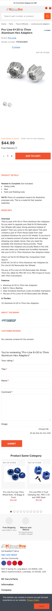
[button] (25, 3)
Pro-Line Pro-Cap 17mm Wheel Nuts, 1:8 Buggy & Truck (13, 494)
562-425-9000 (9, 555)
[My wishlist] (45, 9)
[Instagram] (9, 563)
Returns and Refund (25, 528)
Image (4, 424)
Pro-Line (12, 38)
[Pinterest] (20, 563)
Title (3, 369)
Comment (6, 392)
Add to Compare (19, 464)
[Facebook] (3, 563)
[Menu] (2, 9)
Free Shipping (9, 527)
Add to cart (33, 156)
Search (47, 16)
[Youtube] (14, 563)
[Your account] (42, 9)
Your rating (6, 360)
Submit (11, 443)
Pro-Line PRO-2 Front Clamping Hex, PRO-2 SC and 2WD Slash (39, 494)
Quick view (19, 469)
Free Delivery (8, 148)
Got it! (41, 606)
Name (4, 380)
